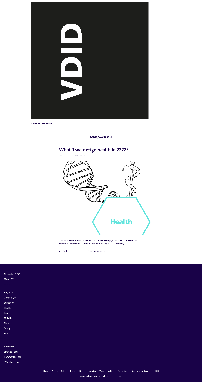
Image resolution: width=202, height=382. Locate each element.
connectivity (109, 251)
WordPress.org (11, 362)
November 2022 (12, 274)
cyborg (118, 251)
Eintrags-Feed (11, 352)
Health (82, 251)
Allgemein (75, 251)
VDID (156, 371)
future (124, 251)
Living (7, 313)
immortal (62, 254)
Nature (7, 323)
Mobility (8, 318)
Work (7, 333)
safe (68, 254)
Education (9, 303)
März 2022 (9, 279)
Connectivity (10, 298)
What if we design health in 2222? (93, 150)
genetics (130, 251)
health (136, 251)
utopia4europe (37, 121)
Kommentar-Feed (13, 357)
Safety (7, 328)
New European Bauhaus (141, 371)
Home (45, 371)
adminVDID (67, 156)
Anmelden (9, 347)
